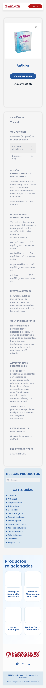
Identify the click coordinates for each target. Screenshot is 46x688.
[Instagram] (23, 663)
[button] (26, 7)
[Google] (28, 663)
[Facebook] (17, 663)
